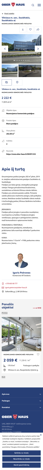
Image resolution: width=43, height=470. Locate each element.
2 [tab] (16, 60)
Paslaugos (6, 401)
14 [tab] (25, 348)
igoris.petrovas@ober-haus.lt (16, 288)
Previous (4, 313)
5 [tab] (21, 60)
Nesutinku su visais (21, 459)
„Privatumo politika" (32, 447)
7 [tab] (25, 60)
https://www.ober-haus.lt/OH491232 (21, 154)
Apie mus (5, 394)
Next (3, 377)
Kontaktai (6, 407)
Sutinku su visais (21, 453)
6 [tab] (23, 60)
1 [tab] (14, 60)
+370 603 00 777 (11, 284)
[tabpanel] (21, 49)
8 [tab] (27, 60)
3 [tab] (17, 60)
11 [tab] (28, 60)
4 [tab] (19, 60)
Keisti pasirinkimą (21, 465)
